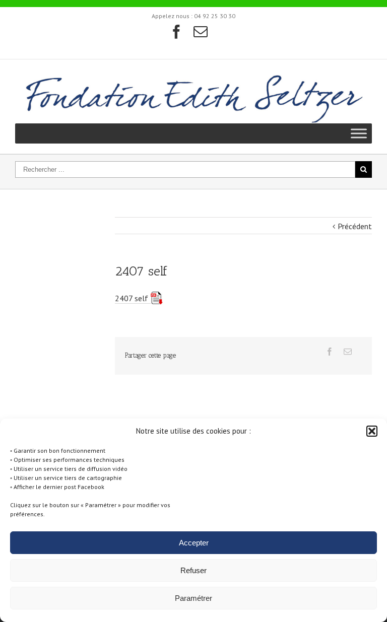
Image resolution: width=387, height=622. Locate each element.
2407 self (131, 298)
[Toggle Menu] (359, 133)
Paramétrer (193, 598)
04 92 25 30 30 (214, 16)
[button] (372, 431)
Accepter (194, 542)
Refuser (193, 570)
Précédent (355, 226)
